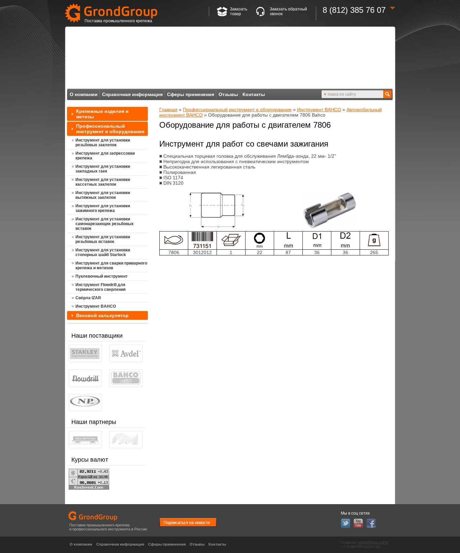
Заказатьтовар (238, 11)
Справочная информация (132, 94)
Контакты (253, 94)
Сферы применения (190, 94)
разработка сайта (373, 542)
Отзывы (228, 94)
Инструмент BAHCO (319, 109)
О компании (84, 94)
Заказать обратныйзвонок (288, 11)
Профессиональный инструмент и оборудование (237, 109)
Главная (168, 109)
